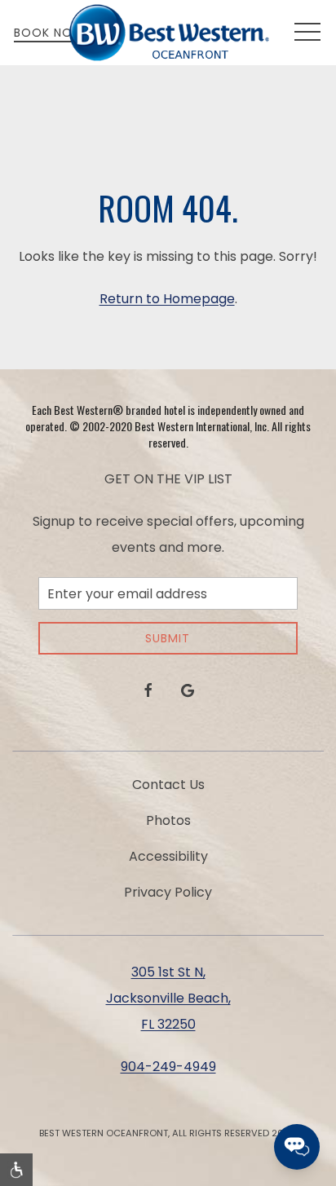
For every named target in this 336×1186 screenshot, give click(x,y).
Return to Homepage (167, 298)
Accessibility (168, 856)
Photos (168, 820)
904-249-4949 (168, 1066)
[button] (307, 32)
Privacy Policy (168, 892)
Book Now (49, 32)
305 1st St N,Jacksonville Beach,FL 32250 (168, 998)
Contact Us (168, 784)
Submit (167, 638)
